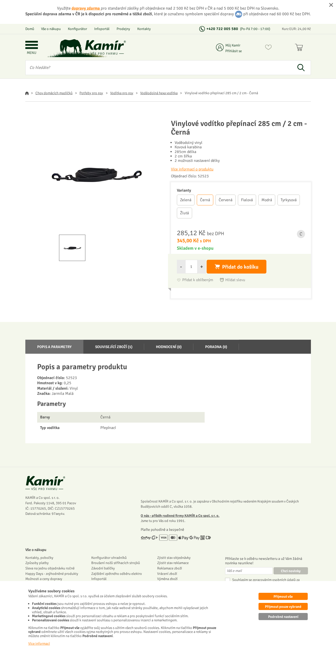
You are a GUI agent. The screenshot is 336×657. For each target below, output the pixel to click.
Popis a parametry (54, 347)
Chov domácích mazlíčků (54, 93)
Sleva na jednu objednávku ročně (50, 568)
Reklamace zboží (169, 568)
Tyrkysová (289, 200)
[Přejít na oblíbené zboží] (268, 48)
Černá (205, 200)
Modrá (266, 200)
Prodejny (123, 29)
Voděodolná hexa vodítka (159, 93)
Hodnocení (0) (169, 347)
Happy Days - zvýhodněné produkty (51, 573)
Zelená (185, 200)
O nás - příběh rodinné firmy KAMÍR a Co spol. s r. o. (180, 515)
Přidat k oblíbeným (197, 280)
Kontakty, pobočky (39, 557)
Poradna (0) (216, 347)
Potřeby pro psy (91, 93)
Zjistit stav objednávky (174, 557)
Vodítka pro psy (121, 93)
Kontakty (144, 29)
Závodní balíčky (103, 568)
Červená (225, 200)
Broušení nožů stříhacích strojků (115, 563)
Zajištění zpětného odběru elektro (116, 573)
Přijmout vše (283, 596)
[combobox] (158, 67)
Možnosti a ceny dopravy (43, 579)
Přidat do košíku (240, 267)
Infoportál (101, 29)
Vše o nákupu (51, 29)
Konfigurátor (77, 29)
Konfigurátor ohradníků (109, 557)
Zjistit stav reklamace (173, 563)
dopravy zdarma (86, 8)
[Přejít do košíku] (300, 48)
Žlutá (184, 213)
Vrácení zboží (167, 573)
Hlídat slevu (235, 280)
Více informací (39, 643)
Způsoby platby (37, 563)
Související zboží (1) (113, 347)
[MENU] (31, 45)
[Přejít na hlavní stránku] (105, 47)
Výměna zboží (167, 579)
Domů (29, 29)
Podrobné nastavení (283, 616)
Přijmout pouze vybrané (283, 606)
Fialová (247, 200)
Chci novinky (291, 571)
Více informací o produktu (192, 169)
